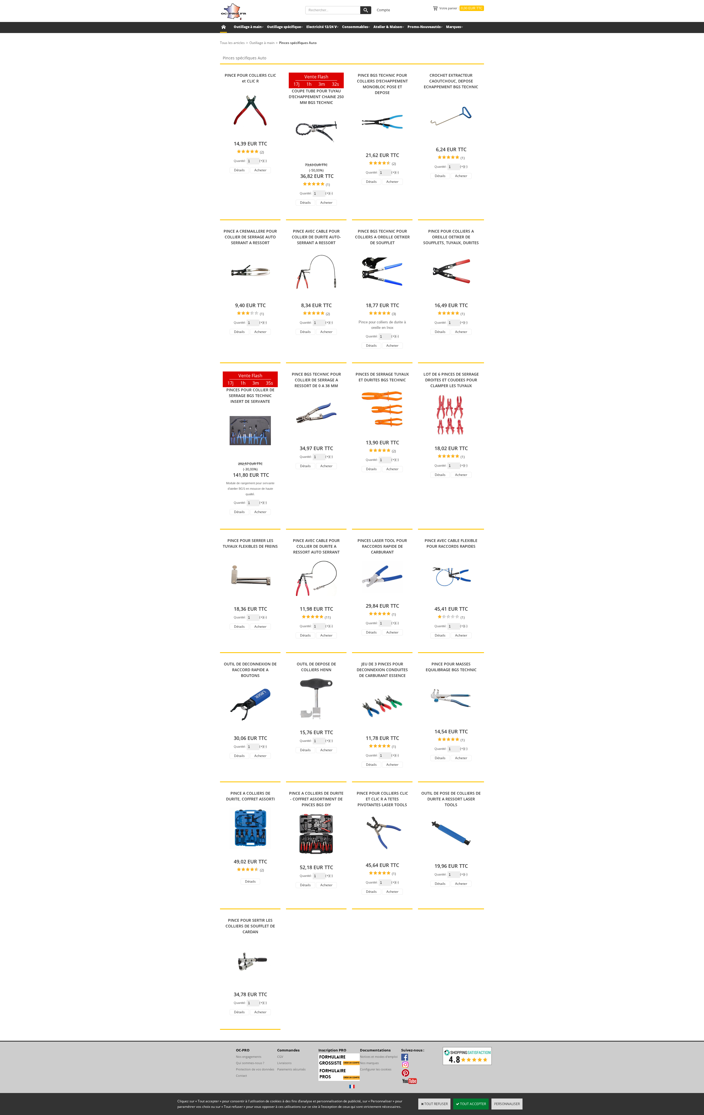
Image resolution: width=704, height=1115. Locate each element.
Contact (241, 1075)
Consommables (355, 26)
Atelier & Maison (387, 26)
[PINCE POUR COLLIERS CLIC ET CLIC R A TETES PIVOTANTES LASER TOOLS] (382, 856)
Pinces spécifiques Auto (298, 42)
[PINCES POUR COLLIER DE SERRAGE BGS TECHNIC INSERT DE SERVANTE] (250, 455)
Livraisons (284, 1063)
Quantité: (240, 161)
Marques (453, 26)
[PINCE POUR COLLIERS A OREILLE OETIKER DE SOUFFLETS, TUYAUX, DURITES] (451, 296)
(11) (328, 617)
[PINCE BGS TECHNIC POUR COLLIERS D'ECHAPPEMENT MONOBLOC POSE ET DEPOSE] (382, 146)
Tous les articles (232, 42)
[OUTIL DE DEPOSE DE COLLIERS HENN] (316, 724)
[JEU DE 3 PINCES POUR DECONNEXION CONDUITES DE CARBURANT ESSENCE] (382, 729)
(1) (328, 184)
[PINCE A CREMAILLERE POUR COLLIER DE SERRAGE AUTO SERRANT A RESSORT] (250, 296)
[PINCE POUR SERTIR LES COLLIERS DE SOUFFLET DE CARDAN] (250, 986)
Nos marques (369, 1063)
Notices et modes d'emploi (379, 1057)
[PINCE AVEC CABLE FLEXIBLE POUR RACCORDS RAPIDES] (451, 600)
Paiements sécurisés (291, 1069)
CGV (280, 1057)
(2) (262, 152)
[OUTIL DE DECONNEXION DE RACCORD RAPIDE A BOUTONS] (250, 729)
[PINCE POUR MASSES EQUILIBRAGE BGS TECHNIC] (451, 723)
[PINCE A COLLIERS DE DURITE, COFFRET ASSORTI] (250, 853)
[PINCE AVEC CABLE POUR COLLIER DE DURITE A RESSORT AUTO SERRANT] (316, 600)
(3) (394, 314)
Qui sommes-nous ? (250, 1063)
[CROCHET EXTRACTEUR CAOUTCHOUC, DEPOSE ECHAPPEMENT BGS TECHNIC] (451, 141)
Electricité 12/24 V (321, 26)
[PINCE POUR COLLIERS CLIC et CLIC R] (250, 135)
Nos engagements (248, 1057)
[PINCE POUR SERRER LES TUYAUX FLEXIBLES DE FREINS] (250, 600)
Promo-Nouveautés (424, 26)
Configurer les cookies (375, 1069)
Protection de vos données (255, 1069)
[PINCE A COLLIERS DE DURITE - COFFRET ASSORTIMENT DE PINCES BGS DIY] (316, 859)
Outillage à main (248, 26)
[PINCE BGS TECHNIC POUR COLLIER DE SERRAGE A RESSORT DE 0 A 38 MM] (316, 439)
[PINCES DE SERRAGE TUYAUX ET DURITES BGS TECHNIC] (382, 434)
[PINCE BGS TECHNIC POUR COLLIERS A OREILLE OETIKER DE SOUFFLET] (382, 296)
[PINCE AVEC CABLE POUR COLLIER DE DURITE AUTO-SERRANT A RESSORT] (316, 296)
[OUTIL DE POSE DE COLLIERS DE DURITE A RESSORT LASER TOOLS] (451, 857)
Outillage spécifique (284, 26)
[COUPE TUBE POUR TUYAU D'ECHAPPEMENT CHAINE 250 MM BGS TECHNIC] (316, 156)
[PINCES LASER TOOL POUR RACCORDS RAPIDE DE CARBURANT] (382, 597)
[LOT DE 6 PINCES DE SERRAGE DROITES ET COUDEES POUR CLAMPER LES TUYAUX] (451, 439)
